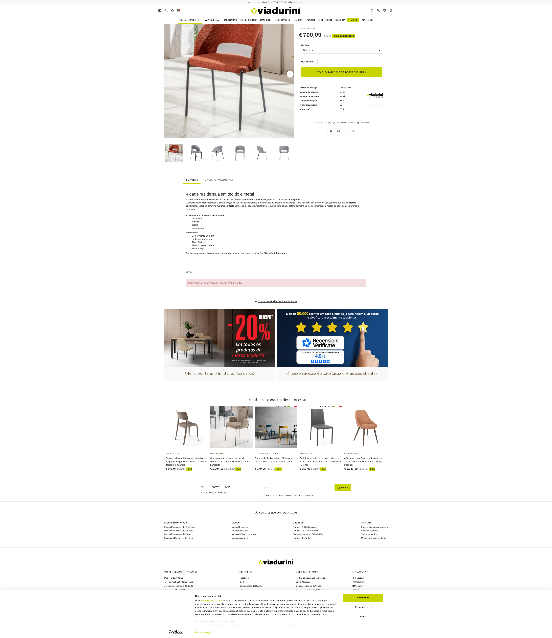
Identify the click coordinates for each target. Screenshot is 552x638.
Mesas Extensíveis (176, 522)
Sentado (305, 45)
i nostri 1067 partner (212, 600)
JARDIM (298, 20)
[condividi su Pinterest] (353, 131)
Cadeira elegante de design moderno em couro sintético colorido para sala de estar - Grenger (321, 461)
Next (290, 74)
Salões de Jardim (369, 531)
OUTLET (353, 20)
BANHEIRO (266, 20)
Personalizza (361, 607)
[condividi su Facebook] (346, 131)
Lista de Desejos (323, 123)
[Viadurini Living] (375, 95)
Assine (344, 487)
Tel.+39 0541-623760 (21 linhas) (179, 582)
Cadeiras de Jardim (302, 538)
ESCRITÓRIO (325, 20)
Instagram (360, 582)
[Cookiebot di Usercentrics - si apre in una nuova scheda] (176, 632)
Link (312, 496)
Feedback (244, 578)
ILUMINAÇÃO (230, 20)
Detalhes (192, 180)
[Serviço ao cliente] (166, 10)
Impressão (365, 123)
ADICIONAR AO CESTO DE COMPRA (342, 72)
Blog (241, 582)
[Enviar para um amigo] (331, 131)
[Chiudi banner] (390, 595)
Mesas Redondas (239, 527)
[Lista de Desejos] (200, 420)
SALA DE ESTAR (212, 20)
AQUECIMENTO (248, 20)
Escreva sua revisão (345, 123)
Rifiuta (363, 616)
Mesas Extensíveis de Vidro (177, 534)
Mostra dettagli (203, 632)
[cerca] (371, 10)
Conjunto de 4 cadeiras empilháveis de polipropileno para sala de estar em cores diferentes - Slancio (186, 461)
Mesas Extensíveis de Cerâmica (179, 527)
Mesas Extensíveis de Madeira (178, 531)
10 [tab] (240, 166)
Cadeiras (298, 522)
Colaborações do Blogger (250, 586)
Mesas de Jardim (239, 538)
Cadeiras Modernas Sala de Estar (277, 301)
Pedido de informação (218, 180)
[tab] (192, 180)
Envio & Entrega (303, 582)
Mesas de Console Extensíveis (178, 538)
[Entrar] (378, 10)
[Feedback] (172, 10)
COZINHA (340, 20)
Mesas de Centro (239, 531)
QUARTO (310, 20)
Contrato (367, 20)
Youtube (359, 586)
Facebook (359, 578)
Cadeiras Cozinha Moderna (305, 531)
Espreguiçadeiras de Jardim (374, 527)
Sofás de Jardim (369, 534)
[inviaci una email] (159, 10)
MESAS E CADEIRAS (189, 20)
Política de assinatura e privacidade (312, 578)
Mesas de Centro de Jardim (374, 538)
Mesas (235, 522)
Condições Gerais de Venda (308, 586)
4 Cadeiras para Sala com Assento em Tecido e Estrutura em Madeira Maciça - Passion (364, 461)
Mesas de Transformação (243, 534)
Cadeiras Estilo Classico (304, 527)
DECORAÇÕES (283, 20)
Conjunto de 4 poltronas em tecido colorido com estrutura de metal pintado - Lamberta (231, 461)
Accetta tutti (363, 597)
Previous (167, 74)
